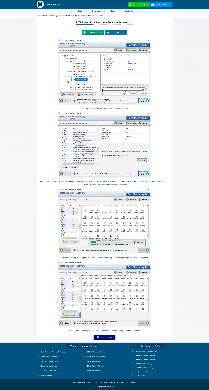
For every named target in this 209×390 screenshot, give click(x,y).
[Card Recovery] (40, 8)
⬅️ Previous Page (104, 337)
